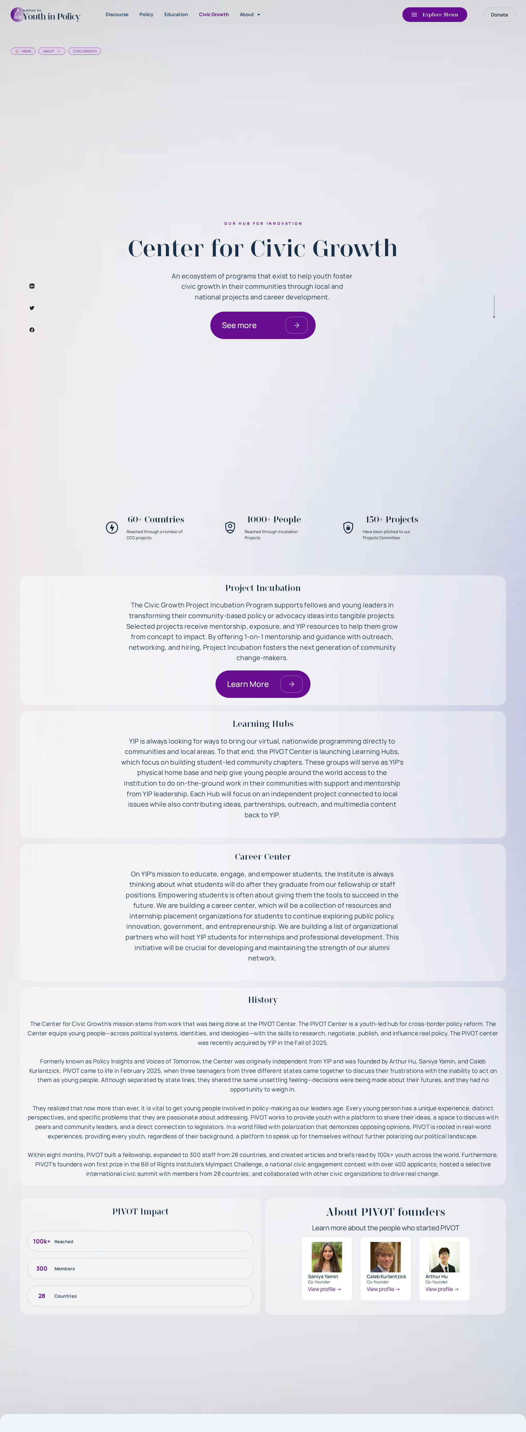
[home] (47, 14)
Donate (499, 14)
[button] (251, 14)
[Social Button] (32, 286)
